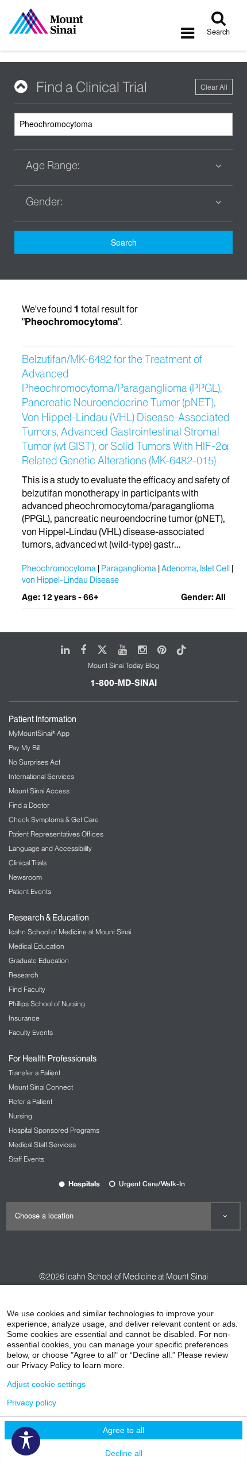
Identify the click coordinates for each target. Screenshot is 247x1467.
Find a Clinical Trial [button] (91, 87)
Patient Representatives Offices (56, 834)
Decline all (123, 1453)
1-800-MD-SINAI (123, 683)
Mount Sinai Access (39, 790)
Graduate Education (39, 960)
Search (124, 242)
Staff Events (26, 1159)
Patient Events (30, 891)
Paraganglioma (128, 568)
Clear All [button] (213, 86)
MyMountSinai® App (39, 733)
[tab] (123, 87)
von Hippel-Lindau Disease (70, 580)
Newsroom (25, 877)
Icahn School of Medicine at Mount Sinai (70, 931)
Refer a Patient (30, 1101)
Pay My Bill (24, 747)
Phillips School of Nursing (47, 1003)
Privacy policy (31, 1402)
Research (23, 975)
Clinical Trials (28, 862)
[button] (123, 165)
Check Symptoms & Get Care (54, 819)
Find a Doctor (29, 805)
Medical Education (36, 946)
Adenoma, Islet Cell (195, 568)
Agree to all (123, 1430)
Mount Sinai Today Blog (123, 665)
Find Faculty (27, 989)
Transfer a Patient (34, 1072)
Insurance (24, 1018)
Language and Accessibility (50, 848)
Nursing (20, 1115)
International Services (41, 776)
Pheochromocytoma (59, 568)
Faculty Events (31, 1032)
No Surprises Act (34, 762)
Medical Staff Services (42, 1144)
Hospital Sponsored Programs (54, 1130)
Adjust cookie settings (46, 1384)
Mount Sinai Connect (41, 1087)
